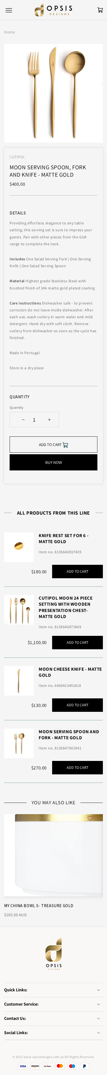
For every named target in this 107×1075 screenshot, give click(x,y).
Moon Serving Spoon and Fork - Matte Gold (69, 735)
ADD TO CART (77, 571)
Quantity (16, 407)
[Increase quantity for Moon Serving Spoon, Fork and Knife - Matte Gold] (49, 419)
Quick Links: (15, 990)
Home (9, 32)
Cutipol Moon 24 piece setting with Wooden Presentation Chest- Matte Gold (66, 607)
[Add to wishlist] (90, 818)
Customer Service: (21, 1004)
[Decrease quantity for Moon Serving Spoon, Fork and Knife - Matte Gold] (23, 419)
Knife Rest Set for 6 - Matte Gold (64, 538)
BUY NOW (53, 462)
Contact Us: (15, 1018)
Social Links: (16, 1033)
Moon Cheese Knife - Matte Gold (70, 672)
